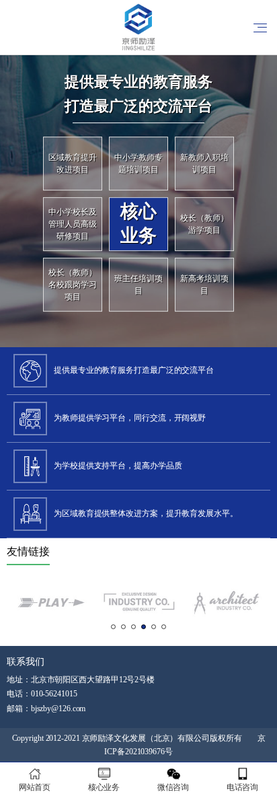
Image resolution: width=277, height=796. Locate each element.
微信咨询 (173, 787)
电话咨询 (243, 787)
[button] (113, 626)
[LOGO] (138, 26)
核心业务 (104, 787)
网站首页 (35, 787)
